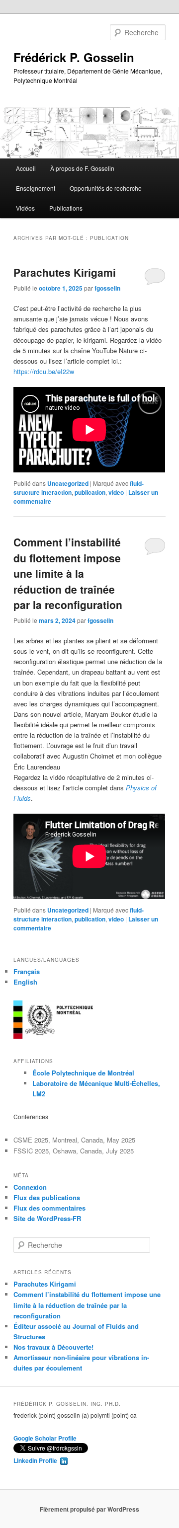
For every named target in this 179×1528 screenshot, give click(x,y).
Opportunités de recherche (106, 188)
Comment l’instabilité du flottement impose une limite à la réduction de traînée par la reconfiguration (67, 573)
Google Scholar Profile (45, 1438)
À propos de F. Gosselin (82, 168)
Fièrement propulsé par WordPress (89, 1509)
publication (90, 492)
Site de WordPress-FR (47, 1218)
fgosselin (107, 288)
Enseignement (35, 188)
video (116, 492)
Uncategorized (68, 483)
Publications (66, 208)
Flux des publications (46, 1197)
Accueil (26, 168)
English (25, 982)
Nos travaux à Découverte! (53, 1347)
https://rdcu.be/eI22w (43, 371)
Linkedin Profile (36, 1460)
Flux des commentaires (49, 1208)
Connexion (30, 1187)
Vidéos (25, 208)
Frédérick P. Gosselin (73, 57)
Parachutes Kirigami (64, 272)
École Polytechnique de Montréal (83, 1072)
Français (26, 971)
